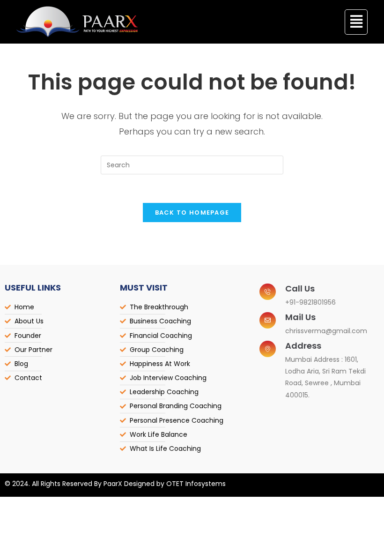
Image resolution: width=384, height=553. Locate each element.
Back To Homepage (192, 212)
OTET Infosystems (196, 483)
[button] (356, 22)
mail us (300, 317)
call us (300, 288)
